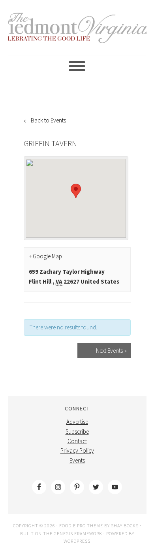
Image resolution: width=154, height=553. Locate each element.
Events (77, 460)
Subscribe (77, 431)
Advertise (77, 421)
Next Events (111, 350)
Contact (77, 441)
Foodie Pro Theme (81, 526)
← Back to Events (45, 120)
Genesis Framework (78, 533)
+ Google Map (45, 256)
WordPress (77, 541)
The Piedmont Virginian (77, 32)
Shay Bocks (125, 526)
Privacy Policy (77, 450)
